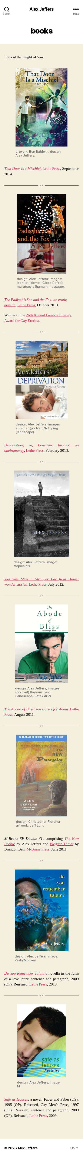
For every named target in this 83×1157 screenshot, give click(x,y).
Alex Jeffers (41, 9)
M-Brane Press (38, 849)
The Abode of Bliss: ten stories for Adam (36, 709)
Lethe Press (51, 168)
